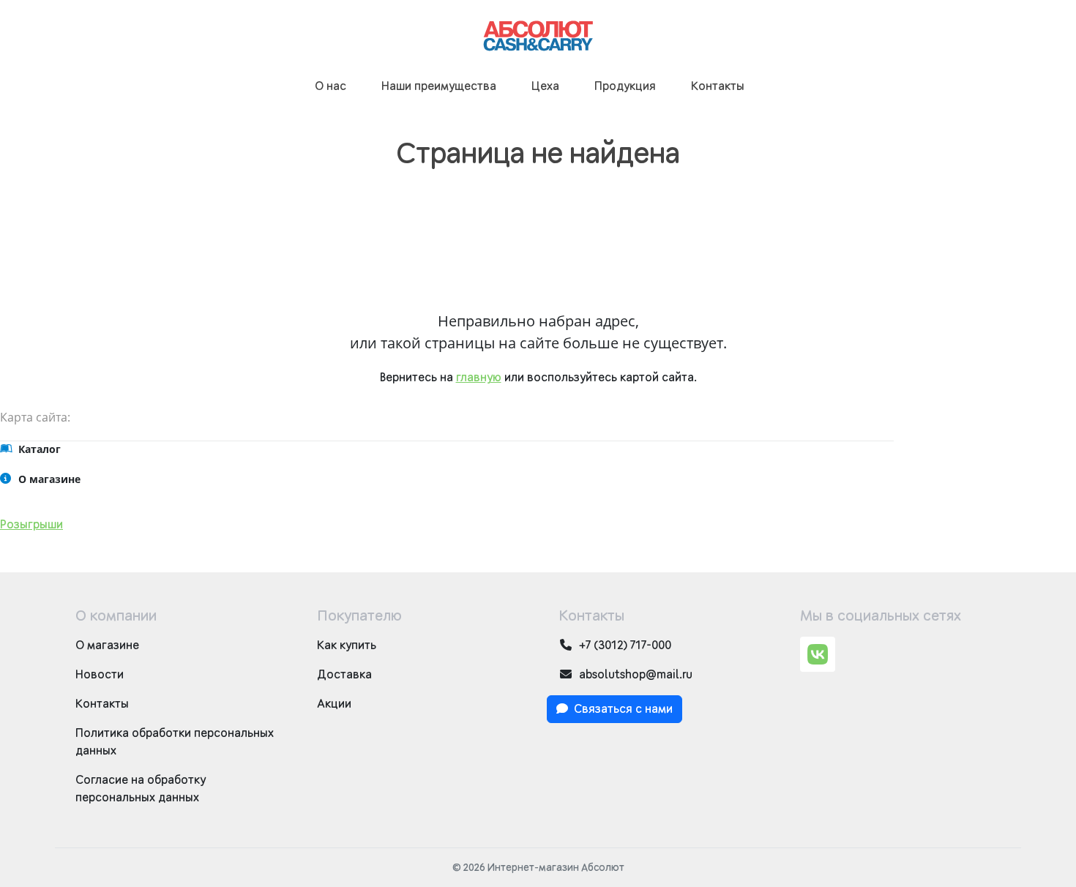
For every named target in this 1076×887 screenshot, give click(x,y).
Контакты (717, 86)
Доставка (344, 675)
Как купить (346, 645)
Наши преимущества (438, 86)
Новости (99, 675)
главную (478, 377)
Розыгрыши (31, 525)
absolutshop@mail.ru (635, 675)
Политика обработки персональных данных (174, 742)
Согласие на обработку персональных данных (140, 789)
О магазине (107, 645)
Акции (334, 704)
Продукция (625, 86)
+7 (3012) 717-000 (625, 645)
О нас (330, 86)
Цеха (545, 86)
